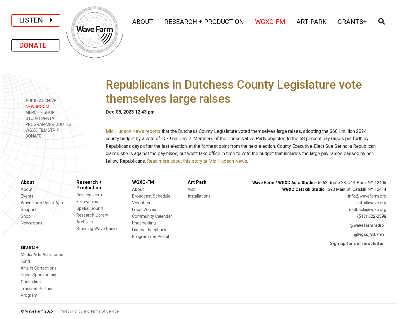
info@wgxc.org (372, 202)
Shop (26, 216)
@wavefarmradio (367, 225)
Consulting (31, 281)
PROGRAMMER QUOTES (47, 124)
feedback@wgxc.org (366, 209)
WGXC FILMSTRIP (41, 130)
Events (27, 196)
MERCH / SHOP (39, 112)
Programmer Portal (150, 236)
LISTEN (34, 20)
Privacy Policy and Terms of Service (89, 311)
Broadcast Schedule (151, 196)
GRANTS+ (352, 21)
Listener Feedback (149, 229)
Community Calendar (152, 216)
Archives (84, 221)
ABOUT (142, 21)
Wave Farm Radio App (42, 202)
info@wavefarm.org (367, 196)
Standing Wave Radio (96, 228)
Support (28, 209)
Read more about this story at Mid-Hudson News (197, 161)
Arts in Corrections (39, 268)
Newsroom (31, 223)
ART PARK (312, 21)
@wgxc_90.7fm (369, 234)
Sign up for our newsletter (357, 243)
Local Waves (144, 209)
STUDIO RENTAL (40, 118)
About (27, 189)
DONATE (35, 45)
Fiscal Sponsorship (38, 274)
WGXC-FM (270, 21)
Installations (199, 196)
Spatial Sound (89, 208)
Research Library (92, 215)
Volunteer (141, 202)
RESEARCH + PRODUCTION (204, 21)
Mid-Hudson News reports (133, 131)
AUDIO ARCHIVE (40, 100)
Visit (192, 189)
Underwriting (144, 223)
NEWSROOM (36, 106)
